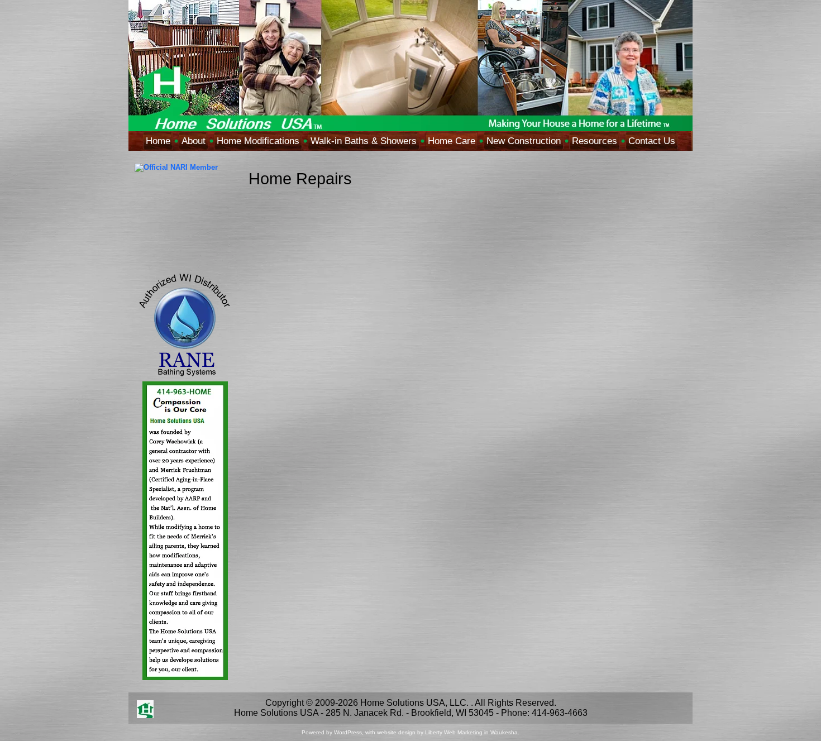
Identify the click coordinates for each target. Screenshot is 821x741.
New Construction (523, 141)
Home (158, 141)
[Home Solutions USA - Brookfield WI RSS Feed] (145, 709)
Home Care (451, 141)
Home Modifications (258, 141)
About (194, 141)
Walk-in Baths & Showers (364, 141)
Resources (594, 141)
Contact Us (651, 141)
